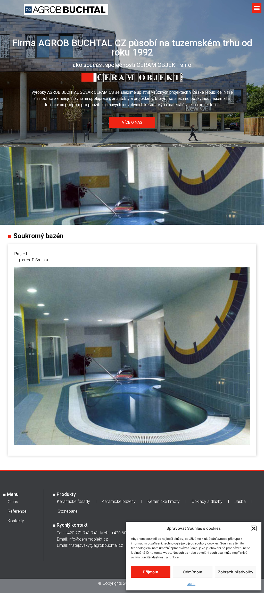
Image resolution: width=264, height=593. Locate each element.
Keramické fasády (73, 501)
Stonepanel (68, 511)
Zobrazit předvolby (235, 571)
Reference (17, 511)
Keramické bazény (119, 501)
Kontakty (16, 520)
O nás (13, 501)
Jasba (240, 501)
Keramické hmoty (163, 501)
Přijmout (151, 571)
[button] (253, 528)
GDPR (191, 584)
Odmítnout (193, 571)
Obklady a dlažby (207, 501)
